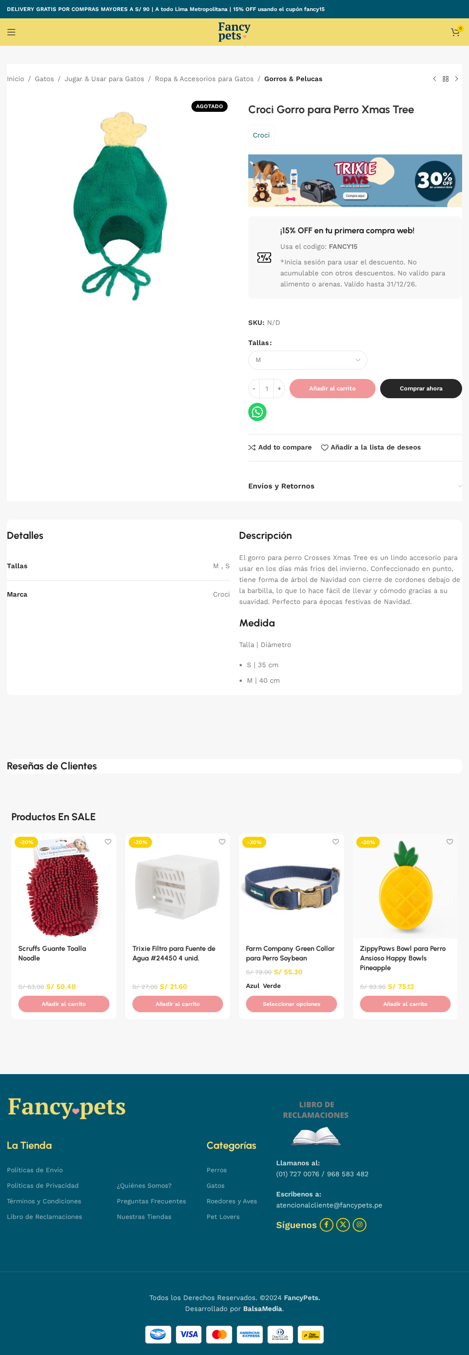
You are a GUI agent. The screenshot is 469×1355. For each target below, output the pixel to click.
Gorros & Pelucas (293, 79)
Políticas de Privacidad (43, 1185)
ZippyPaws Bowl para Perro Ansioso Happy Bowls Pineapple (403, 958)
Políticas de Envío (35, 1170)
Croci (261, 135)
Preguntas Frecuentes (151, 1201)
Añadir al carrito (332, 388)
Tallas (258, 343)
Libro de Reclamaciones (44, 1216)
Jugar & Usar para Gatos (104, 79)
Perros (217, 1170)
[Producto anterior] (434, 79)
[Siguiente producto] (456, 79)
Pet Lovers (223, 1216)
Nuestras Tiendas (144, 1216)
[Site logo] (234, 31)
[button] (63, 1004)
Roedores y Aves (232, 1201)
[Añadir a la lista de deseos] (108, 842)
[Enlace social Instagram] (359, 1225)
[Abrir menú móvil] (11, 32)
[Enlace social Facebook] (326, 1225)
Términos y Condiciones (44, 1201)
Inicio (15, 79)
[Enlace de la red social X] (343, 1225)
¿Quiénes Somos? (144, 1185)
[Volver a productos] (445, 79)
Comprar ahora (421, 388)
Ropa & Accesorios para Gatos (204, 79)
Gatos (44, 79)
